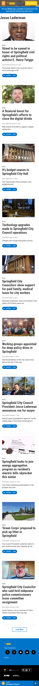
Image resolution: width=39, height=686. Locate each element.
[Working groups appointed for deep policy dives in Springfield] (18, 327)
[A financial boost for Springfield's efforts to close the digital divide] (18, 94)
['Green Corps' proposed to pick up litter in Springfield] (18, 511)
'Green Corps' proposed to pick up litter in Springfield (19, 532)
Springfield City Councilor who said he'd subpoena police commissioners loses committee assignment (19, 594)
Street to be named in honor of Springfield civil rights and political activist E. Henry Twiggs (18, 54)
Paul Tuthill (5, 65)
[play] (3, 683)
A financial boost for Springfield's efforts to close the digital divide (17, 115)
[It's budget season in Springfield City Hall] (18, 153)
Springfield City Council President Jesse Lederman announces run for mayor (19, 406)
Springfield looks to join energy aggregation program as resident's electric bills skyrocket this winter (17, 469)
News (4, 45)
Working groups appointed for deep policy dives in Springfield (19, 348)
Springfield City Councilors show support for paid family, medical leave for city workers (18, 287)
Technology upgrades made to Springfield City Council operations (17, 228)
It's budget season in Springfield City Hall (15, 172)
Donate (32, 3)
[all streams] (36, 683)
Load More (19, 629)
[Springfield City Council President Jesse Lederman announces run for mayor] (18, 386)
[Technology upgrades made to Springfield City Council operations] (18, 208)
